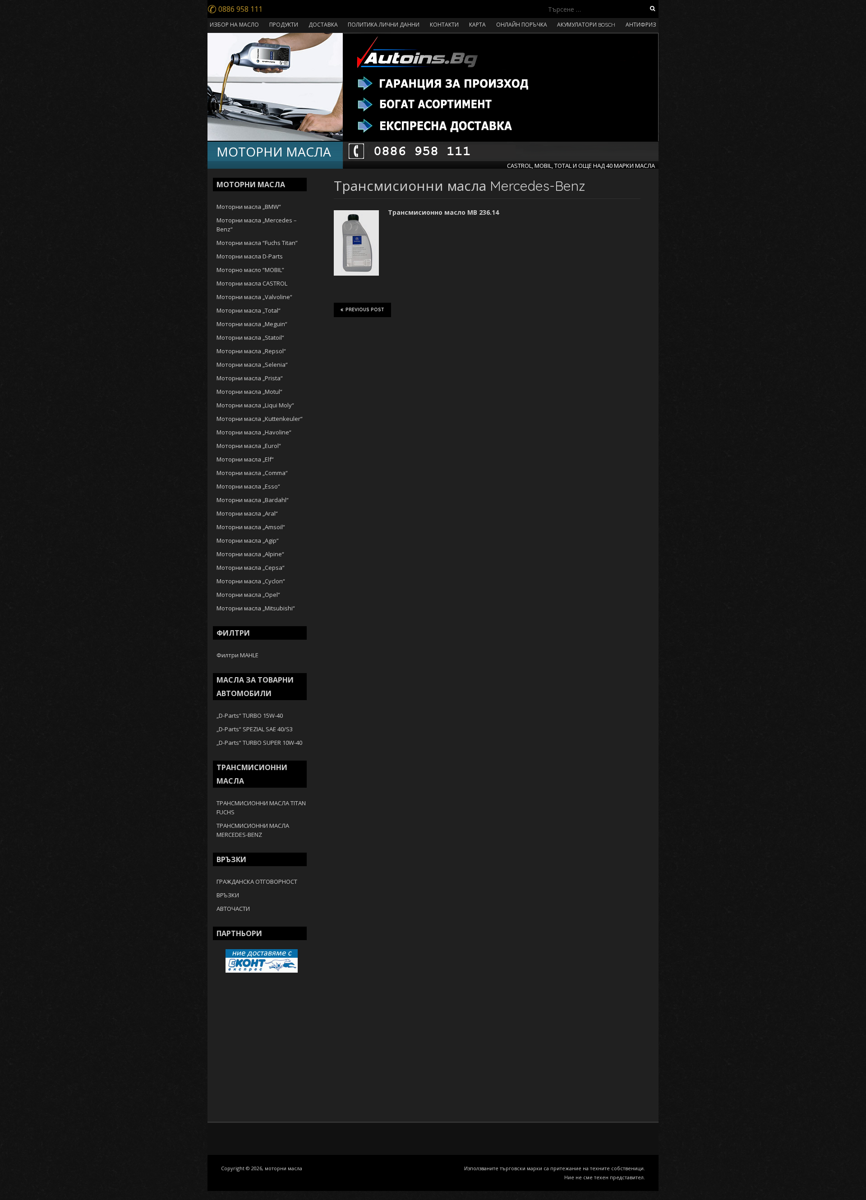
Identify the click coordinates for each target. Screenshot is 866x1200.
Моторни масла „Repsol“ (251, 351)
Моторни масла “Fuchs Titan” (257, 243)
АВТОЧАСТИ (233, 909)
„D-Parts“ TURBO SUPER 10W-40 (259, 742)
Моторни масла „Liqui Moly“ (255, 405)
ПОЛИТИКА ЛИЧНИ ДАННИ (383, 24)
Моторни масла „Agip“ (247, 540)
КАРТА (477, 24)
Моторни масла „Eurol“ (248, 446)
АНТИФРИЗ (641, 24)
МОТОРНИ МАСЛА (273, 151)
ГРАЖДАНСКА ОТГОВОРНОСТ (256, 881)
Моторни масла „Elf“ (245, 459)
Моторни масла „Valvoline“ (254, 297)
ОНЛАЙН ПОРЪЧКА (521, 24)
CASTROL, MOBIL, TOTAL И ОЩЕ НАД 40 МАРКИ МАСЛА (581, 166)
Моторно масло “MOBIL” (250, 270)
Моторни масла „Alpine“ (250, 554)
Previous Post (364, 310)
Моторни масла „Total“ (248, 310)
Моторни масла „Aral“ (247, 513)
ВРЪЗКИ (227, 895)
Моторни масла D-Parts (249, 256)
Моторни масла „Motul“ (249, 392)
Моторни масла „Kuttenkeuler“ (259, 419)
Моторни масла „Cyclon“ (250, 581)
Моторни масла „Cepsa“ (250, 567)
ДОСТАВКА (323, 24)
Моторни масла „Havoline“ (253, 432)
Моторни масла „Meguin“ (251, 324)
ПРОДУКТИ (283, 24)
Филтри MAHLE (237, 655)
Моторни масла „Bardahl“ (252, 500)
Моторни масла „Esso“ (248, 486)
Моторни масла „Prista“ (249, 378)
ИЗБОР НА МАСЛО (234, 24)
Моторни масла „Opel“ (248, 595)
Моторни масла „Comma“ (252, 473)
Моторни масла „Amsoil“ (250, 527)
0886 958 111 (235, 9)
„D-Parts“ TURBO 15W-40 (249, 715)
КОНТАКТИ (444, 24)
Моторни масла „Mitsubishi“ (255, 608)
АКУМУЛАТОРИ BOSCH (586, 24)
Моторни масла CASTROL (251, 283)
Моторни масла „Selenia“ (252, 364)
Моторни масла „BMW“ (248, 207)
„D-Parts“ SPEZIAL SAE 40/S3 (254, 729)
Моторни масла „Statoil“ (250, 337)
